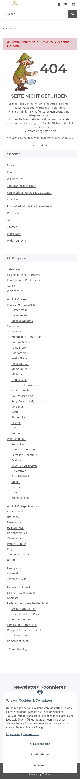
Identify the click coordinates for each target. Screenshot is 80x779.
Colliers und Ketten (24, 608)
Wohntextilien (20, 498)
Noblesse (13, 598)
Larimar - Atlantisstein (21, 592)
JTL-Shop (46, 774)
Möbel (15, 481)
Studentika (18, 417)
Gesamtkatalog (18, 649)
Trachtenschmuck (18, 554)
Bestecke (17, 460)
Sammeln (13, 326)
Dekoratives (19, 471)
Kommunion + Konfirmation (24, 280)
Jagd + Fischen (20, 358)
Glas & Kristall (20, 476)
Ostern (11, 285)
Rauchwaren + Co (22, 396)
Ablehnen (40, 765)
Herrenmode (19, 315)
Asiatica (16, 331)
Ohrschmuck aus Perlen (26, 614)
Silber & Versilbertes (24, 465)
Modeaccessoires (22, 320)
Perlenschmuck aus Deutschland (27, 603)
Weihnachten (15, 291)
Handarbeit (19, 353)
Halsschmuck (15, 527)
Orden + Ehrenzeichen (26, 385)
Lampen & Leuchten (24, 449)
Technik (16, 422)
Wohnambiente (16, 438)
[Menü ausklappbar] (5, 2)
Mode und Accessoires (21, 304)
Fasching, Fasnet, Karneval (23, 275)
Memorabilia (19, 369)
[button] (59, 4)
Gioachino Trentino (19, 635)
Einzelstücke (15, 522)
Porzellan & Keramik (24, 455)
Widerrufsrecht (16, 240)
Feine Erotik (19, 347)
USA (14, 428)
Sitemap (12, 227)
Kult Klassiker (20, 363)
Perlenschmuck (16, 543)
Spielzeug (18, 406)
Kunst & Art (19, 444)
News (10, 165)
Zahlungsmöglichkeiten (21, 185)
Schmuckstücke (16, 579)
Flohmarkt (13, 573)
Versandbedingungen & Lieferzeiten (29, 192)
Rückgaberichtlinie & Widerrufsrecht (30, 206)
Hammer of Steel (17, 641)
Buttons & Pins (21, 342)
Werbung (17, 433)
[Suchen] (72, 14)
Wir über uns (15, 179)
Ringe (10, 549)
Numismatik (19, 379)
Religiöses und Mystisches (28, 401)
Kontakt (12, 172)
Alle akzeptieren (40, 743)
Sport (15, 412)
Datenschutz (31, 734)
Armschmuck (15, 511)
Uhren (15, 492)
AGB (9, 220)
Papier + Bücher (21, 390)
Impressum (13, 734)
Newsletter (14, 199)
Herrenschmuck (17, 533)
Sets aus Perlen (21, 619)
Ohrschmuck (15, 538)
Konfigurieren (40, 754)
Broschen (13, 517)
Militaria (17, 374)
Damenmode (20, 310)
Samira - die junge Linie (22, 624)
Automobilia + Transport (27, 337)
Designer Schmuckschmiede (24, 630)
